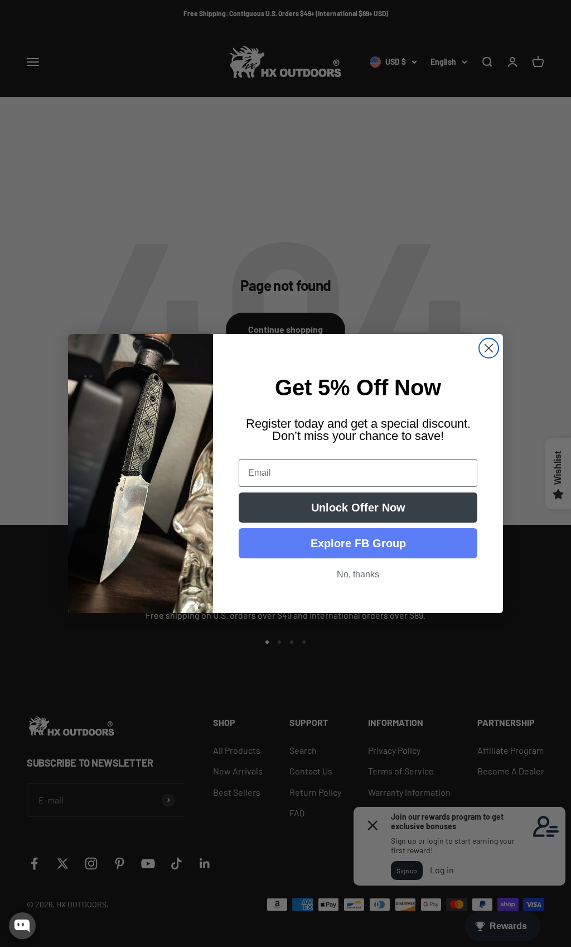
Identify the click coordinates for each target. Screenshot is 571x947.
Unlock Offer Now (358, 507)
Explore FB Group (358, 543)
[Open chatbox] (22, 925)
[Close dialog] (489, 348)
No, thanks (358, 574)
